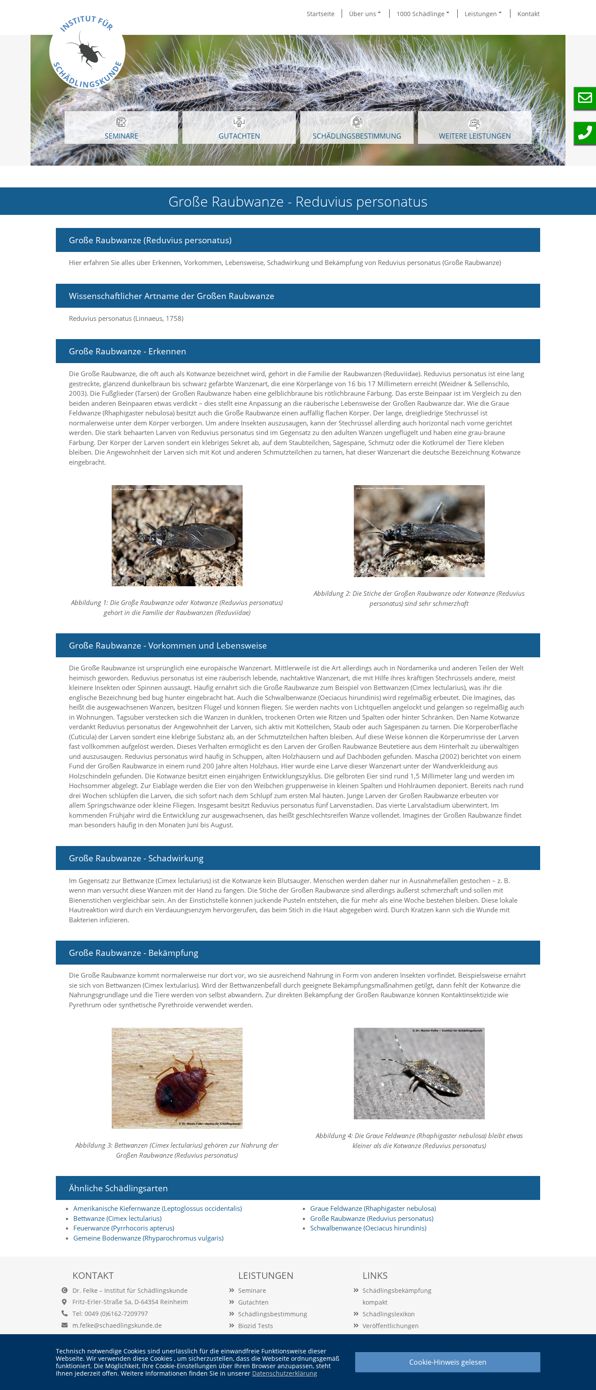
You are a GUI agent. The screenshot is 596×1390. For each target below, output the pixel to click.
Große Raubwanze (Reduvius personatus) (371, 1218)
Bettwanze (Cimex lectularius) (117, 1218)
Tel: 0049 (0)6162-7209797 (110, 1313)
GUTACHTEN (239, 136)
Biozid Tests (255, 1326)
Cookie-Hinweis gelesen (447, 1362)
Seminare (252, 1290)
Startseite (321, 14)
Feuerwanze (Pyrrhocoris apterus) (123, 1227)
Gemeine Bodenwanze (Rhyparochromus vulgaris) (148, 1238)
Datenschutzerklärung (284, 1373)
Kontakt (528, 14)
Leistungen (482, 14)
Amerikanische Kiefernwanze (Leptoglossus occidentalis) (157, 1208)
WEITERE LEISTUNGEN (475, 136)
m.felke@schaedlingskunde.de (117, 1325)
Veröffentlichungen (391, 1326)
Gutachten (253, 1302)
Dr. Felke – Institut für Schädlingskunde (130, 1290)
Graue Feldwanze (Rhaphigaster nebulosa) (373, 1208)
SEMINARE (121, 136)
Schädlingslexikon (389, 1314)
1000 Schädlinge (421, 14)
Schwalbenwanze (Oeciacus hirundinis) (368, 1227)
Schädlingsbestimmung (357, 136)
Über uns (363, 14)
